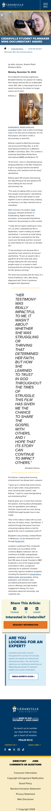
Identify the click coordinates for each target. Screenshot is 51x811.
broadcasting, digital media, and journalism (24, 575)
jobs (35, 761)
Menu (46, 7)
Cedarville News (17, 48)
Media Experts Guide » (23, 676)
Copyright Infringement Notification (25, 778)
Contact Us (10, 745)
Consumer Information (25, 773)
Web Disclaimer (25, 799)
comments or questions (25, 764)
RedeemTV (19, 541)
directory (19, 761)
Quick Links (33, 745)
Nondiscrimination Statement (25, 788)
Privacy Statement (25, 794)
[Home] (5, 48)
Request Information (25, 624)
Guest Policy (25, 783)
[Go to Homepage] (12, 6)
